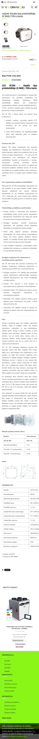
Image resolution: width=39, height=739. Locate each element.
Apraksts (6, 80)
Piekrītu (34, 726)
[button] (13, 34)
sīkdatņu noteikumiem (18, 736)
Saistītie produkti (10, 587)
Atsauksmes (16, 80)
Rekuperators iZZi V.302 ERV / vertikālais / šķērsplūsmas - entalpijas (19, 627)
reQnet (7, 570)
